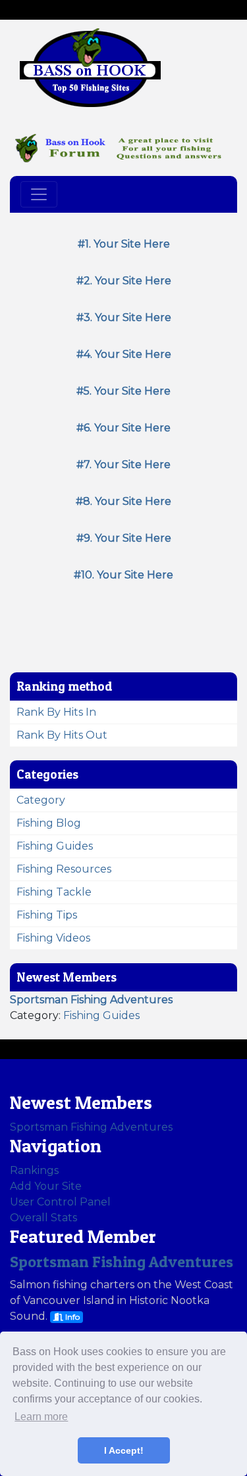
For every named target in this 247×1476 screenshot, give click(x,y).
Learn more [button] (41, 1416)
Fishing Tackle (54, 892)
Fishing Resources (63, 869)
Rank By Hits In (56, 712)
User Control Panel (60, 1202)
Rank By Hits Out (61, 735)
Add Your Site (46, 1186)
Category (40, 800)
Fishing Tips (46, 915)
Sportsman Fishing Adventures (91, 1127)
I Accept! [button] (124, 1450)
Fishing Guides (54, 846)
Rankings (34, 1170)
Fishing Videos (53, 938)
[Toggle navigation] (38, 194)
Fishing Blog (48, 823)
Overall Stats (43, 1217)
